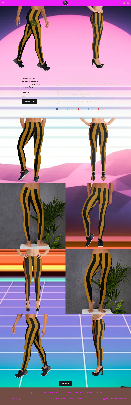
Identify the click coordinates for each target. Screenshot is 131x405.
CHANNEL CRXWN (61, 399)
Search (99, 393)
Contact (78, 393)
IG (62, 393)
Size (24, 92)
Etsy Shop (32, 393)
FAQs (69, 393)
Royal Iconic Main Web (49, 393)
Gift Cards (89, 393)
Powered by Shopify (75, 399)
